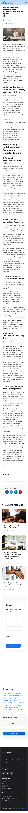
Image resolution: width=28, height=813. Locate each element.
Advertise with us (6, 788)
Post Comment (13, 646)
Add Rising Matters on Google (11, 801)
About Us (4, 783)
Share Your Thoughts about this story (13, 610)
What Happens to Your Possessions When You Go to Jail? (13, 585)
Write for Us (5, 785)
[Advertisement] (14, 671)
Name (8, 629)
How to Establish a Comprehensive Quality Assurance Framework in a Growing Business (12, 711)
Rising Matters (21, 808)
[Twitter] (7, 773)
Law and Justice (9, 23)
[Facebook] (3, 773)
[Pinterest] (11, 773)
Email (8, 636)
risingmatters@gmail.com (10, 798)
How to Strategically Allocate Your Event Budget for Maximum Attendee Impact (13, 695)
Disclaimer (5, 787)
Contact (4, 781)
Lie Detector (7, 477)
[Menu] (25, 2)
